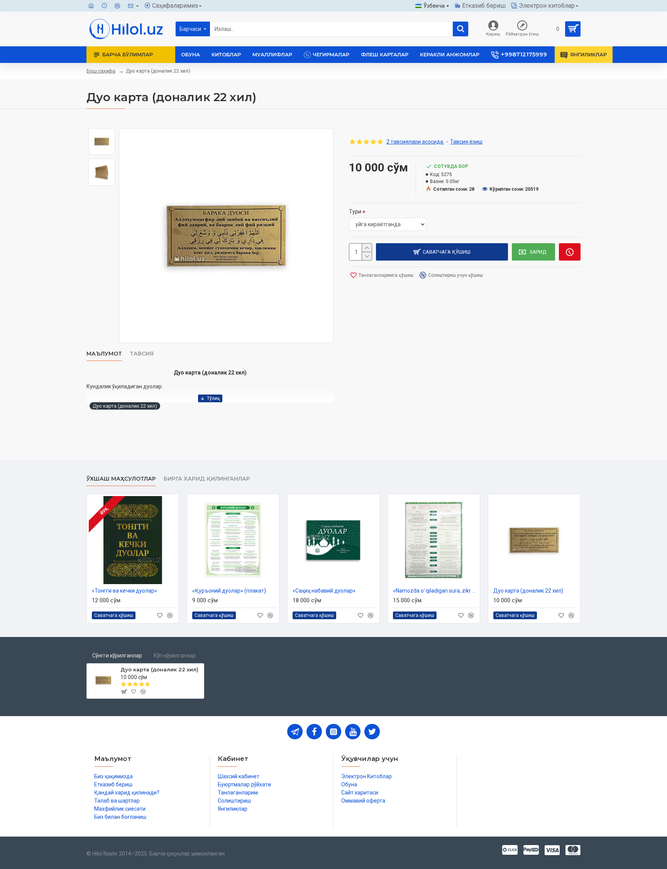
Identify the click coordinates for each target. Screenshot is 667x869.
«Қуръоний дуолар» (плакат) (229, 591)
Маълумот (104, 354)
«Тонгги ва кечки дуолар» (124, 591)
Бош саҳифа (100, 71)
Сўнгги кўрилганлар (117, 655)
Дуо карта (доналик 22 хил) (125, 406)
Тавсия (142, 354)
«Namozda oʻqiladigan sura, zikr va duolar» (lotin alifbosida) (435, 591)
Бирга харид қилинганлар (207, 479)
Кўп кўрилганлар (175, 655)
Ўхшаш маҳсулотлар (121, 479)
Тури (355, 211)
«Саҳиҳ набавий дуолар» (324, 591)
